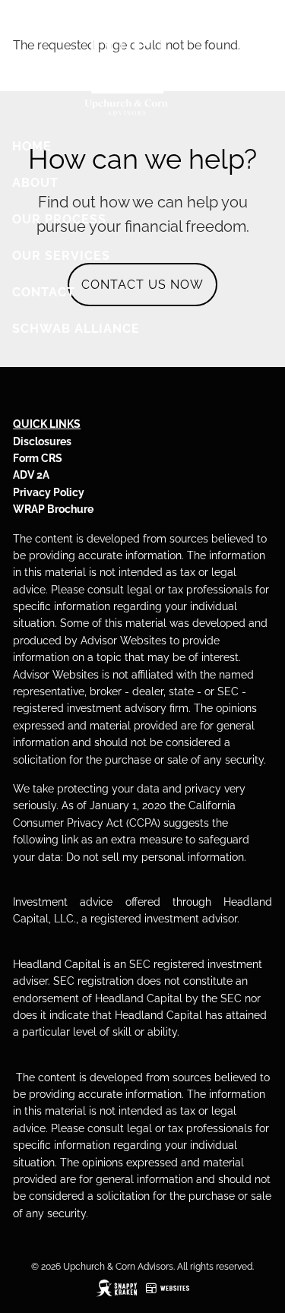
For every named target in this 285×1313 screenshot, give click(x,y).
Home (32, 146)
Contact (43, 292)
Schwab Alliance (76, 328)
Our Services (61, 255)
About (35, 183)
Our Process (59, 219)
